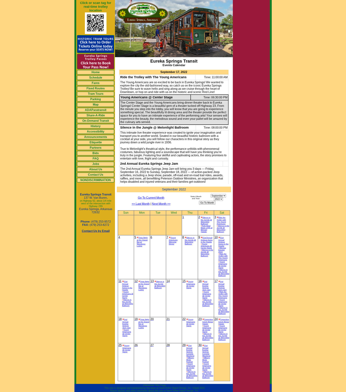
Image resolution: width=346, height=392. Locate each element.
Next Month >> (161, 203)
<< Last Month (141, 203)
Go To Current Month (151, 197)
